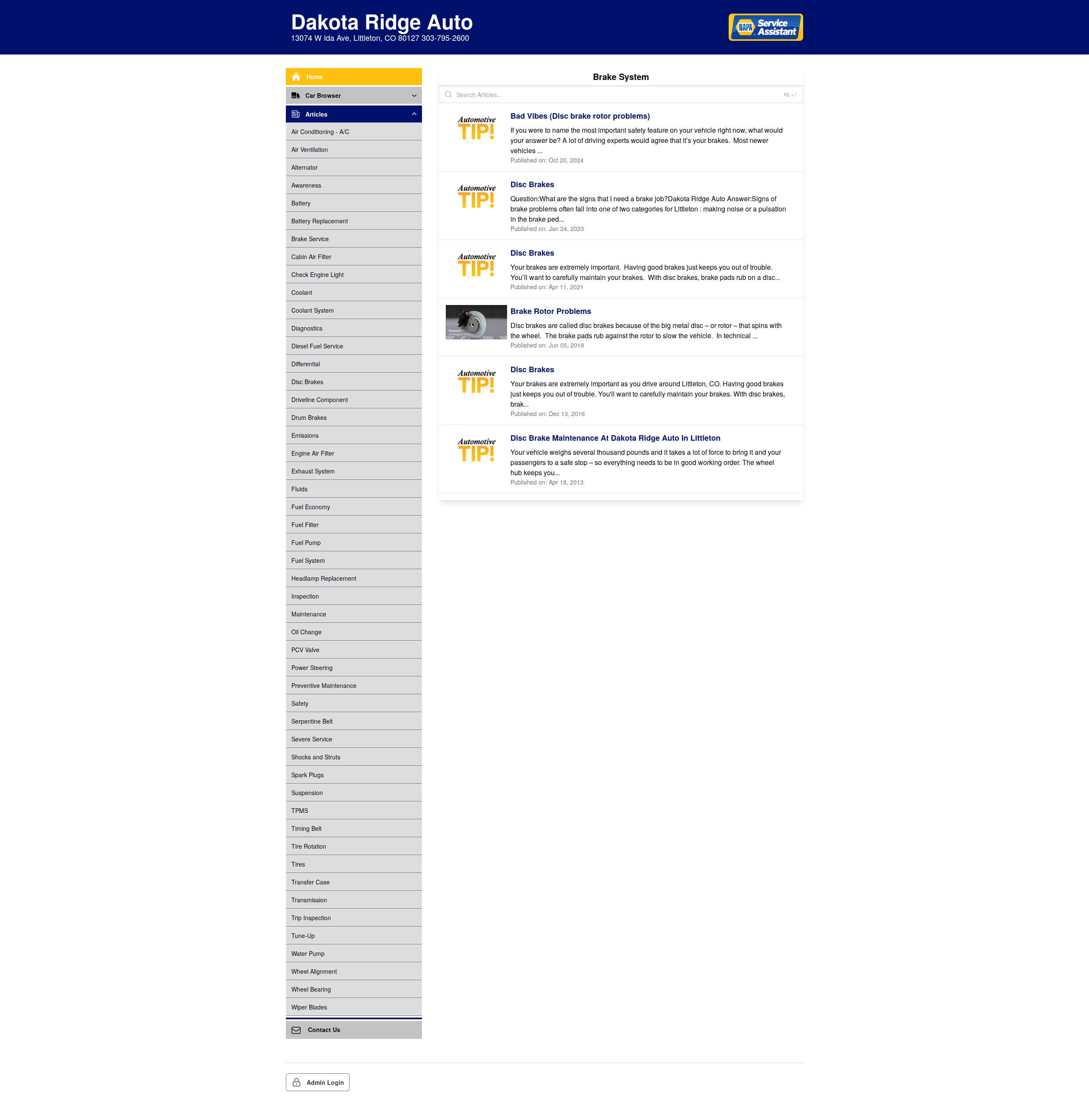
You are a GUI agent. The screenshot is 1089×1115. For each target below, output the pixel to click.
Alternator (304, 167)
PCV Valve (305, 649)
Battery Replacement (319, 221)
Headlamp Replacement (323, 578)
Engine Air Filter (312, 453)
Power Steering (312, 667)
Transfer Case (310, 882)
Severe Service (311, 739)
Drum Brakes (309, 417)
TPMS (299, 810)
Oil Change (306, 631)
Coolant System (312, 310)
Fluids (299, 489)
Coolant (301, 292)
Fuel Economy (310, 506)
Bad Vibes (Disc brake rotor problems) (580, 115)
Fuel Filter (305, 524)
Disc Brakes (307, 381)
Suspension (307, 792)
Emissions (305, 435)
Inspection (305, 596)
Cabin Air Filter (311, 256)
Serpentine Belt (312, 721)
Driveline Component (319, 399)
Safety (299, 703)
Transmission (309, 899)
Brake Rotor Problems (550, 311)
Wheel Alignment (314, 971)
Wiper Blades (309, 1007)
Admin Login (325, 1082)
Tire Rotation (308, 846)
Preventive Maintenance (323, 685)
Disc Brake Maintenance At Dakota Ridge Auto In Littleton (615, 437)
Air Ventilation (309, 149)
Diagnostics (306, 328)
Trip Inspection (311, 917)
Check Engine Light (317, 274)
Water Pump (308, 953)
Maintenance (308, 614)
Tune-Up (303, 935)
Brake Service (310, 238)
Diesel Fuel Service (317, 346)
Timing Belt (306, 828)
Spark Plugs (307, 774)
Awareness (306, 185)
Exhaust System (313, 471)
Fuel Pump (306, 542)
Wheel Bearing (311, 989)
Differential (305, 363)
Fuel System (308, 560)
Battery (301, 203)
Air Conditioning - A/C (320, 131)
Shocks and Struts (315, 757)
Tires (298, 864)
